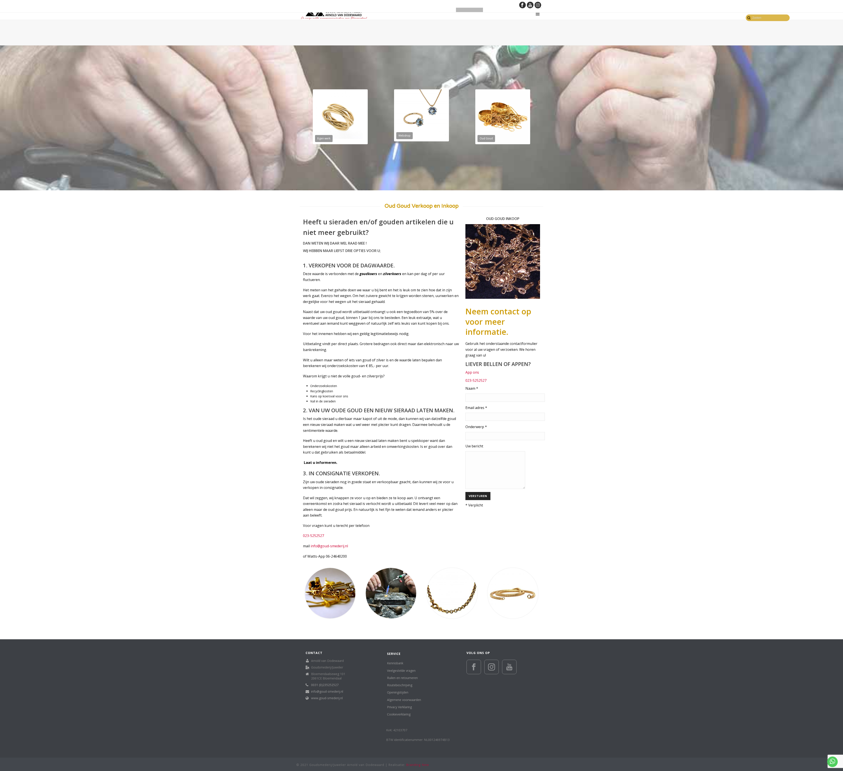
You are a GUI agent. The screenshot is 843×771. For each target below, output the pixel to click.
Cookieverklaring (399, 714)
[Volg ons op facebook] (474, 667)
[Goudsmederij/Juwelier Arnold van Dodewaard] (333, 14)
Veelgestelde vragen (401, 670)
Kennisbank (395, 663)
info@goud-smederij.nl (329, 546)
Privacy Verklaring (399, 707)
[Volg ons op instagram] (491, 667)
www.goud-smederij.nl (327, 698)
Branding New (417, 765)
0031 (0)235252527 (325, 685)
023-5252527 (314, 535)
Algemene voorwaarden (404, 700)
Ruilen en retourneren (402, 678)
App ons (472, 372)
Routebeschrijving (399, 685)
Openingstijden (397, 692)
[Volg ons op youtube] (509, 667)
